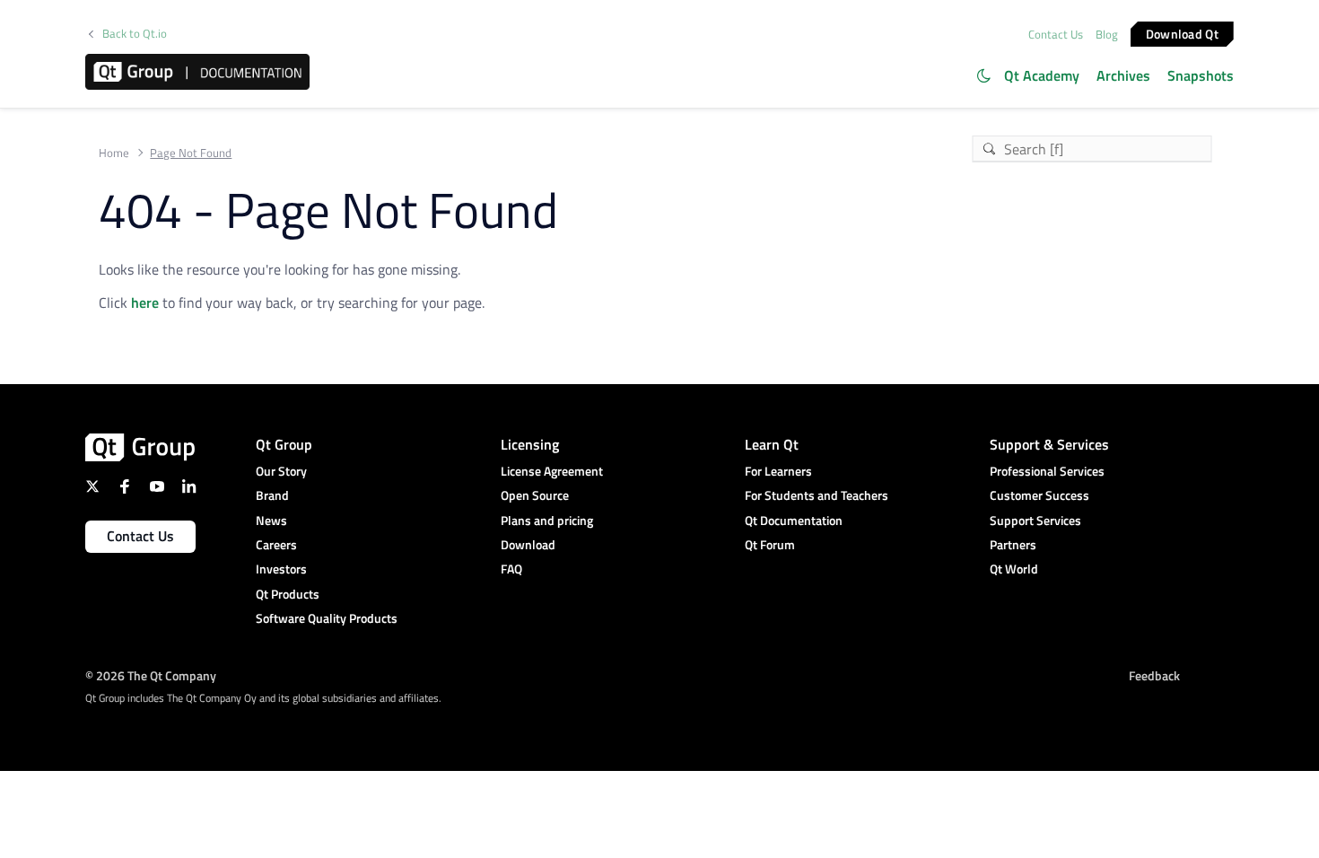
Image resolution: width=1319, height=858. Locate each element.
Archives (1123, 75)
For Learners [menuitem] (778, 470)
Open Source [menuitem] (535, 495)
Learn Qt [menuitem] (772, 444)
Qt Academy (1041, 75)
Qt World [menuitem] (1014, 568)
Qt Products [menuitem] (287, 593)
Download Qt (1182, 32)
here (145, 302)
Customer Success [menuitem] (1039, 495)
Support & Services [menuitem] (1049, 444)
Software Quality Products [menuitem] (326, 617)
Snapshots (1200, 75)
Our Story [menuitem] (281, 470)
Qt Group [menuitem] (284, 444)
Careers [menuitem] (276, 544)
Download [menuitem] (528, 544)
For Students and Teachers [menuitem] (816, 495)
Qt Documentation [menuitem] (794, 520)
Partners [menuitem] (1013, 544)
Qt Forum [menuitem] (770, 544)
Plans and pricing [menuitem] (547, 520)
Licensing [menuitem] (530, 444)
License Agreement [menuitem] (552, 470)
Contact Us (1055, 34)
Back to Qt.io (134, 33)
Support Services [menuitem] (1035, 520)
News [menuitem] (271, 520)
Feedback (1154, 675)
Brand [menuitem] (272, 495)
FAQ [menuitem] (511, 568)
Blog (1107, 34)
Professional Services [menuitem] (1047, 470)
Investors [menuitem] (281, 568)
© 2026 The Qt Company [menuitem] (150, 675)
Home (114, 153)
